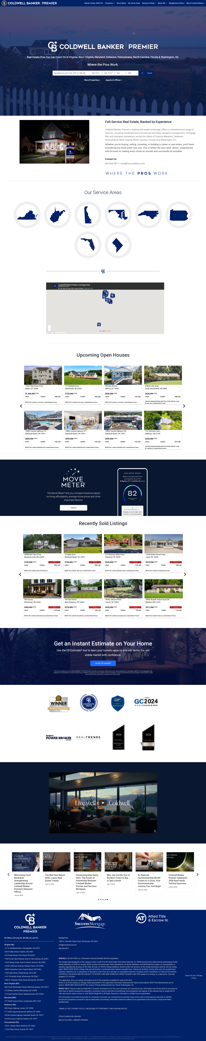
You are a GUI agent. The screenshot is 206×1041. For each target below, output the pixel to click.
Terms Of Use (190, 976)
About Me (162, 4)
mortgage (191, 133)
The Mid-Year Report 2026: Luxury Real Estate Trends (24, 878)
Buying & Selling (149, 4)
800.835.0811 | (113, 163)
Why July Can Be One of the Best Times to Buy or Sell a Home (87, 878)
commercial (145, 133)
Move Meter (121, 3)
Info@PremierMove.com (133, 163)
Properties (110, 4)
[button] (8, 875)
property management (173, 133)
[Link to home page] (30, 3)
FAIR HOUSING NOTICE (118, 1009)
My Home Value (134, 3)
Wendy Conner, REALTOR (93, 3)
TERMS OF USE (64, 1009)
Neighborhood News (176, 3)
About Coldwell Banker (195, 4)
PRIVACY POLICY (78, 1009)
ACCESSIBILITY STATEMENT (97, 1009)
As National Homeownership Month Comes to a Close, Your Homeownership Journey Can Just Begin (118, 881)
